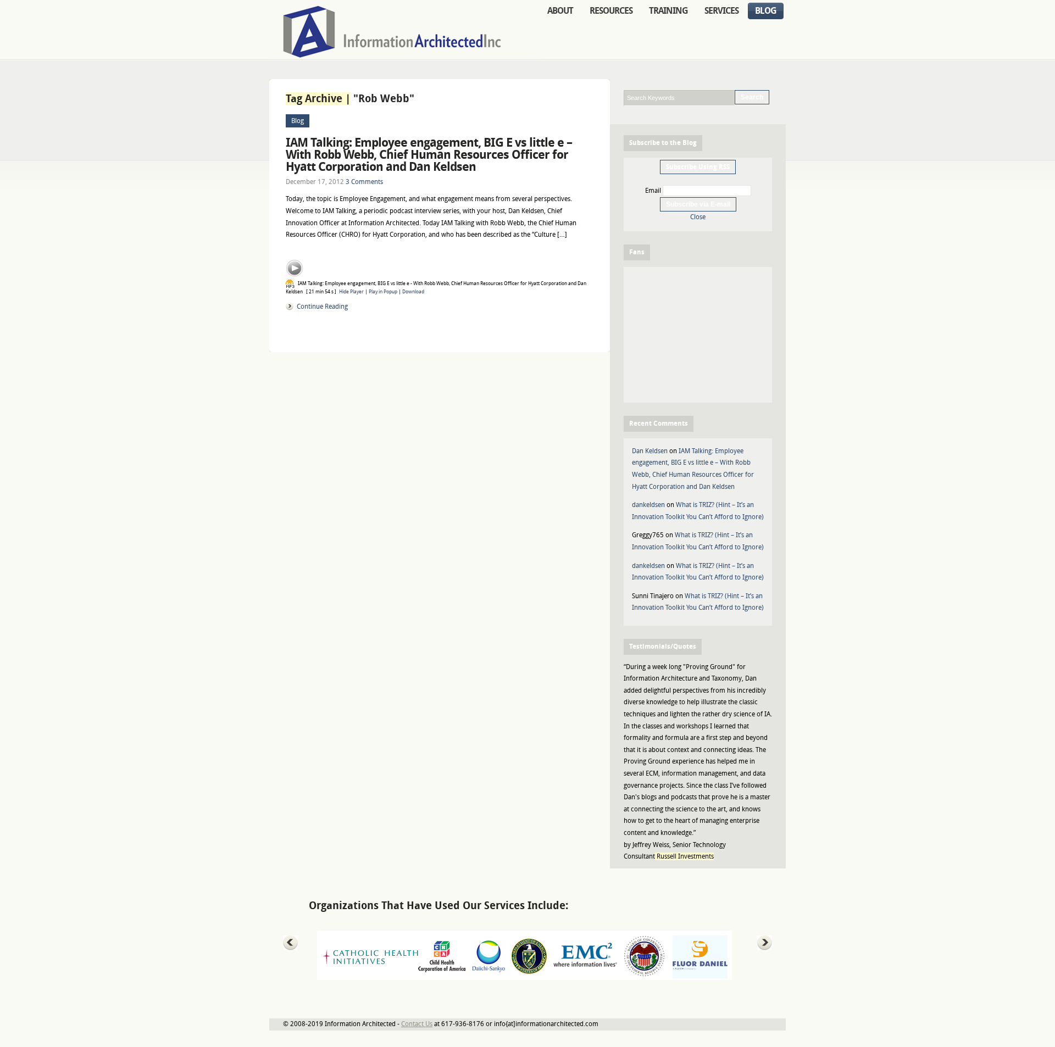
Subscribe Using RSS (698, 167)
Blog (297, 121)
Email (653, 190)
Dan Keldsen (650, 451)
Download (413, 291)
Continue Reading (322, 306)
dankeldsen (648, 505)
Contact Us (416, 1024)
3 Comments (364, 182)
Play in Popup (383, 291)
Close (698, 217)
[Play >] (294, 268)
